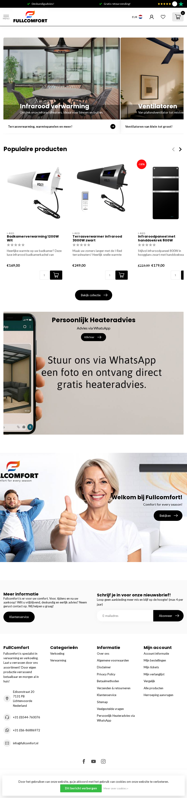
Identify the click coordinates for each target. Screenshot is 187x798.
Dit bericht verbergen (81, 788)
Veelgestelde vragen (110, 709)
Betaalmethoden (108, 681)
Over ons (103, 653)
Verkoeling (57, 653)
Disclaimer (104, 667)
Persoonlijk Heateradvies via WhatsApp (116, 718)
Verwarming (58, 660)
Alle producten (153, 688)
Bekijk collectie (91, 295)
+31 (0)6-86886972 (26, 730)
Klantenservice (19, 617)
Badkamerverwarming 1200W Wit (33, 238)
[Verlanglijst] (163, 16)
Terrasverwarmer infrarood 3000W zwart (97, 238)
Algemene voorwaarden (113, 660)
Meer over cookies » (116, 788)
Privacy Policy (106, 674)
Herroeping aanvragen (158, 695)
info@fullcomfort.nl (25, 743)
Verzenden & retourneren (113, 688)
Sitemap (102, 702)
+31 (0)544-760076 (26, 717)
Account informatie (156, 653)
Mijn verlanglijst (154, 674)
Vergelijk (149, 681)
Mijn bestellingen (155, 660)
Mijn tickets (151, 667)
